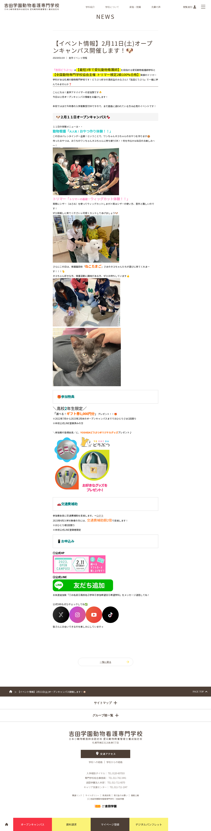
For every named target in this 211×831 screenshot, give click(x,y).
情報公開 (135, 795)
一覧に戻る (105, 662)
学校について (112, 7)
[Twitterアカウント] (61, 622)
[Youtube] (94, 622)
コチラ (99, 515)
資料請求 (71, 824)
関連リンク (77, 795)
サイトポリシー (92, 795)
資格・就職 (135, 7)
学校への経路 (96, 762)
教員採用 (106, 795)
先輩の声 (156, 7)
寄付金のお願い (121, 795)
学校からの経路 (114, 762)
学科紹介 (90, 7)
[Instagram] (77, 622)
